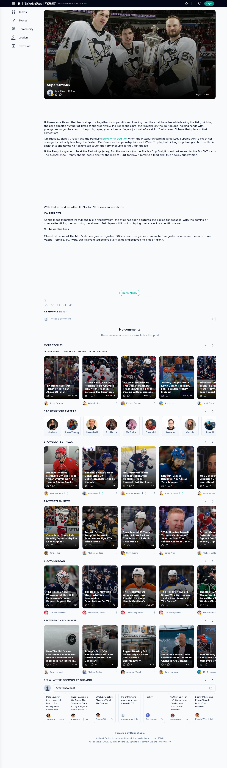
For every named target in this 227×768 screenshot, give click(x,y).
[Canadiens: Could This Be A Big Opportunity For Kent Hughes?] (61, 527)
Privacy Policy (164, 742)
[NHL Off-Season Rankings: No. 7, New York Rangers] (176, 467)
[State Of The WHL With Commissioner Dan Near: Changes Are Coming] (176, 646)
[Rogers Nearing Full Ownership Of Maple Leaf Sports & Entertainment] (138, 646)
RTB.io (161, 738)
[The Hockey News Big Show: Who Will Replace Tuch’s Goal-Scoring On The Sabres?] (176, 586)
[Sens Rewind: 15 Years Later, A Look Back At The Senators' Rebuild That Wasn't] (138, 527)
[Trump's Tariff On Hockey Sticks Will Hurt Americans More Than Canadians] (100, 646)
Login (209, 3)
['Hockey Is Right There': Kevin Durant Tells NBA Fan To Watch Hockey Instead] (176, 377)
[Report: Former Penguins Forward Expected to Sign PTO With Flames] (100, 527)
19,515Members (65, 3)
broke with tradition (115, 138)
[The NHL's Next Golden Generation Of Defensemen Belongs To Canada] (100, 467)
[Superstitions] (129, 54)
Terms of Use (147, 742)
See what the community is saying (68, 680)
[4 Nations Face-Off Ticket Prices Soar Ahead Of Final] (61, 377)
